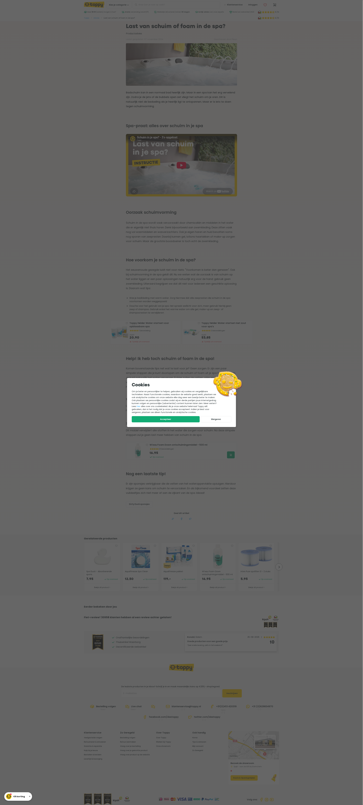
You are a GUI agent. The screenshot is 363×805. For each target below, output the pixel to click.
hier (138, 406)
